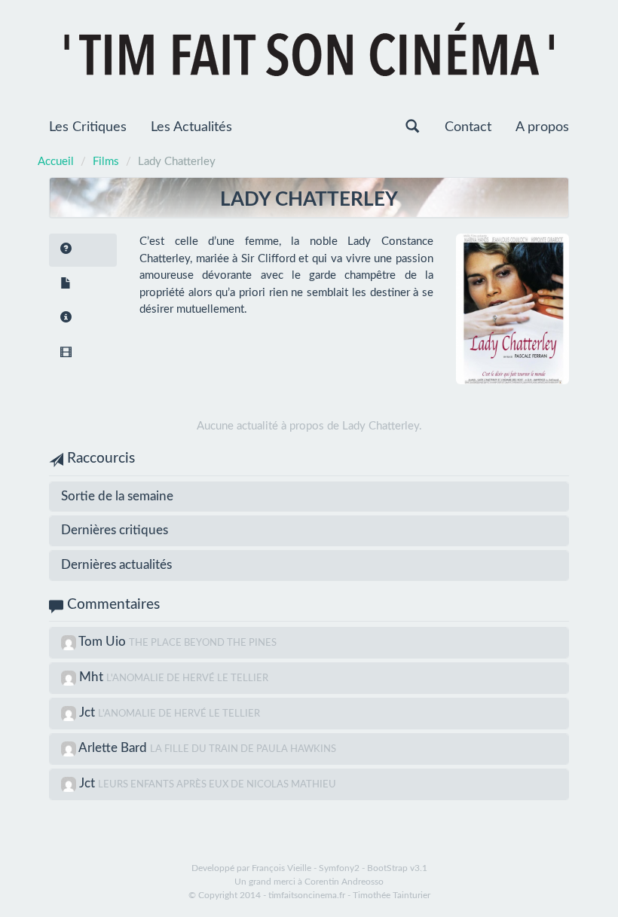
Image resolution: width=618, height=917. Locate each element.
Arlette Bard (114, 747)
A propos (542, 127)
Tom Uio (103, 641)
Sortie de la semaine (117, 496)
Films (106, 161)
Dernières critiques (114, 530)
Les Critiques (88, 127)
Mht (92, 677)
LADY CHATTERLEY (309, 199)
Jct (88, 712)
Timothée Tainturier (391, 895)
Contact (468, 127)
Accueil (56, 161)
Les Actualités (191, 127)
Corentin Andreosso (344, 881)
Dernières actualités (116, 564)
